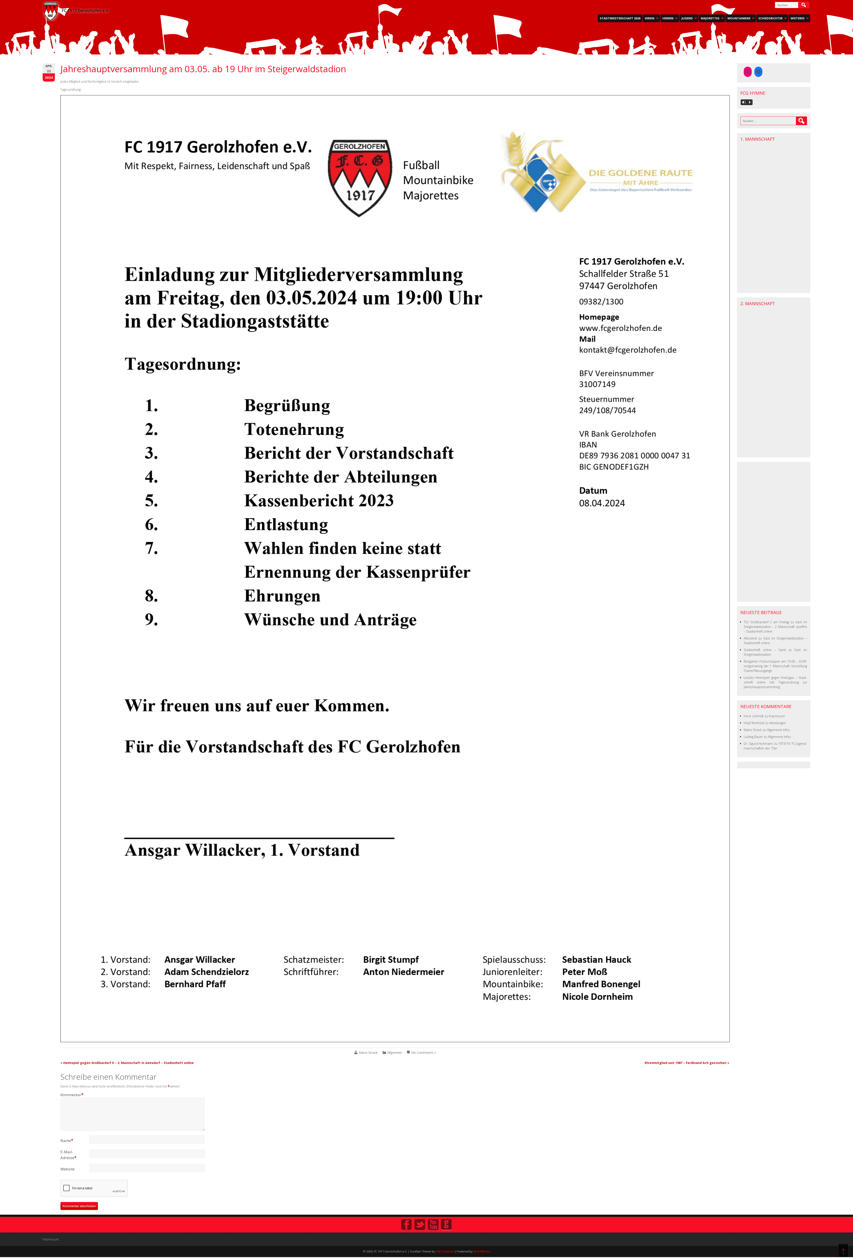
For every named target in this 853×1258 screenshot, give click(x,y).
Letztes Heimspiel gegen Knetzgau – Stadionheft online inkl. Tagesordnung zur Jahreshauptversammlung (775, 682)
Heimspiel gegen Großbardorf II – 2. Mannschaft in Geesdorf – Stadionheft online (128, 1063)
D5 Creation (445, 1251)
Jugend (687, 18)
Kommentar (71, 1094)
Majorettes (710, 18)
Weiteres (798, 18)
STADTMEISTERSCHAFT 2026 (620, 18)
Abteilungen (777, 723)
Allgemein (394, 1052)
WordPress (482, 1251)
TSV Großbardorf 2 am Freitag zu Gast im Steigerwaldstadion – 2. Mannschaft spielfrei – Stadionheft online (775, 626)
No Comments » (423, 1052)
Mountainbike (738, 18)
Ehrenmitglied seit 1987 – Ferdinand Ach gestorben (685, 1063)
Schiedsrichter (770, 18)
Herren (668, 18)
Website (67, 1169)
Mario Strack (368, 1052)
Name (66, 1140)
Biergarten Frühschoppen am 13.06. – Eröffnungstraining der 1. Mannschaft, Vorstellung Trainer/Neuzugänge (775, 666)
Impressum (777, 716)
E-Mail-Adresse (68, 1154)
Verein (649, 18)
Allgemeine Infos (778, 730)
